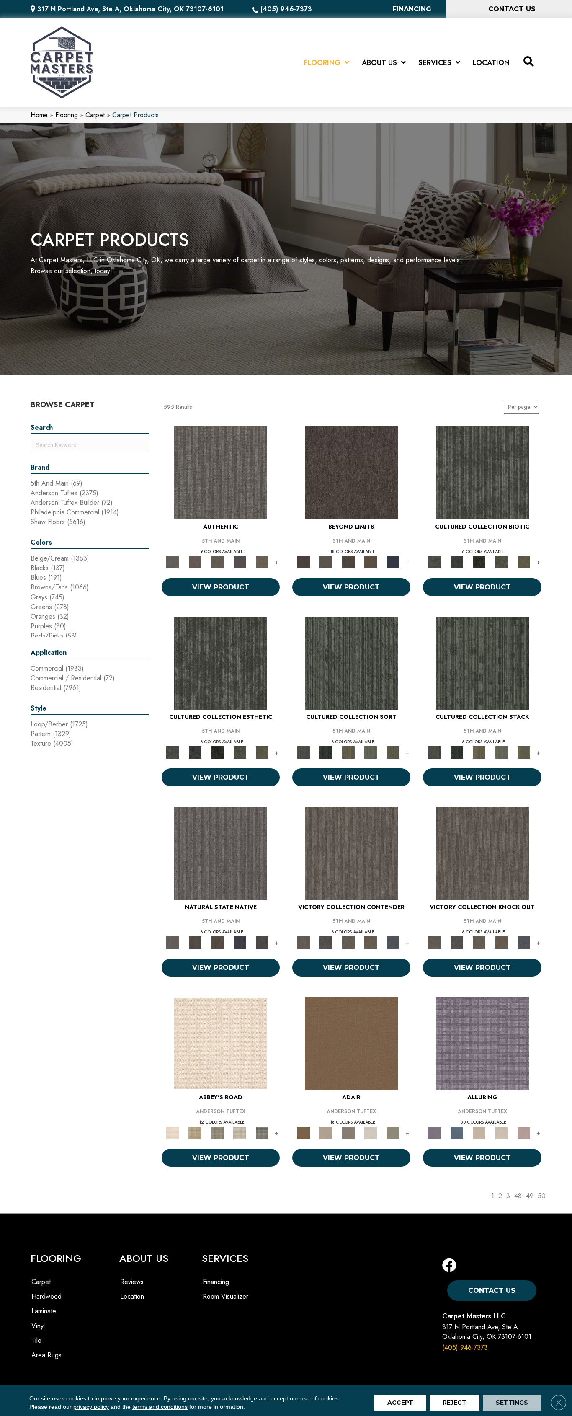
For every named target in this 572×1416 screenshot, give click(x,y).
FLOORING (56, 1258)
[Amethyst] (482, 1043)
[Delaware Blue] (262, 1132)
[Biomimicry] (482, 472)
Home (39, 115)
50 (542, 1196)
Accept (400, 1402)
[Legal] (240, 562)
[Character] (456, 562)
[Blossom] (524, 1132)
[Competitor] (348, 942)
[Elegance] (371, 1132)
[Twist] (393, 752)
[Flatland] (393, 562)
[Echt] (195, 562)
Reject (454, 1402)
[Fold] (348, 752)
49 (529, 1196)
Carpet (95, 115)
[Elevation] (348, 562)
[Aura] (220, 1043)
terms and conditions (160, 1406)
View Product (220, 587)
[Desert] (325, 562)
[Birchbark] (502, 1132)
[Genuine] (217, 562)
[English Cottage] (393, 1132)
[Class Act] (348, 1132)
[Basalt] (479, 1132)
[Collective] (479, 562)
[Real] (262, 562)
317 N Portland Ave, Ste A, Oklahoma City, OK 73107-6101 (130, 9)
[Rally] (371, 942)
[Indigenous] (217, 942)
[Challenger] (351, 853)
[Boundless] (217, 1132)
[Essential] (195, 942)
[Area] (351, 472)
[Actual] (220, 472)
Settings (512, 1402)
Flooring (66, 115)
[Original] (262, 942)
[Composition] (502, 562)
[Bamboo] (195, 1132)
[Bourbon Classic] (351, 1043)
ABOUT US (143, 1258)
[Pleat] (371, 752)
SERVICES (225, 1258)
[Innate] (240, 942)
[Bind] (351, 663)
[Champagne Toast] (325, 1132)
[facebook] (449, 1266)
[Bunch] (325, 752)
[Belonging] (220, 853)
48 (518, 1196)
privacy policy (91, 1406)
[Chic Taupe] (240, 1132)
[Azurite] (456, 1132)
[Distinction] (524, 562)
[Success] (393, 942)
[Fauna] (371, 562)
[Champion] (325, 942)
